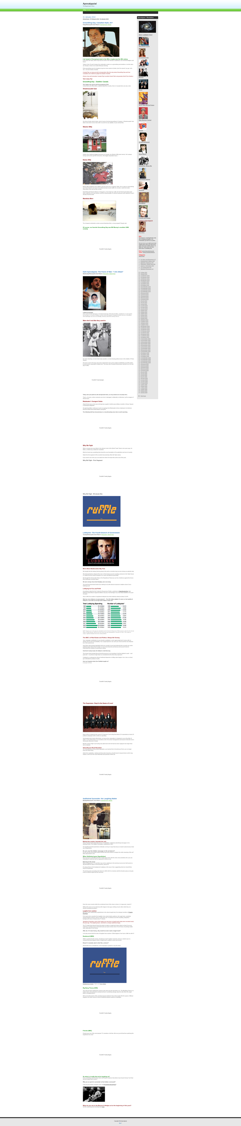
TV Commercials (144, 57)
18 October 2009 (145, 354)
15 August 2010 (145, 296)
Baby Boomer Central (145, 120)
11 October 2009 (145, 356)
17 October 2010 (145, 282)
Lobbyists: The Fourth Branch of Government (101, 533)
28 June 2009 (144, 378)
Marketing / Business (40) (147, 262)
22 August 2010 (145, 294)
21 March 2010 (144, 321)
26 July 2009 (144, 372)
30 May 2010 (144, 310)
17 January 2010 (145, 335)
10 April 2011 (144, 274)
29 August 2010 (145, 293)
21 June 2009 (144, 380)
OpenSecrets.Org (123, 591)
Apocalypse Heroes (144, 179)
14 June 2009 (144, 381)
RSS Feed (145, 243)
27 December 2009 (145, 339)
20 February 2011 (145, 277)
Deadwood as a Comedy (88, 983)
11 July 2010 (144, 304)
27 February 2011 (145, 275)
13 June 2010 (144, 309)
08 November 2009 (145, 350)
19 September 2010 (146, 288)
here (103, 1107)
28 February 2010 (145, 326)
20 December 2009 (145, 340)
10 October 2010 (145, 283)
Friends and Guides (144, 218)
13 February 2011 (145, 279)
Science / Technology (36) (147, 266)
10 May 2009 (144, 389)
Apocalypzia (86, 19)
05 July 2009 (144, 376)
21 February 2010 (145, 327)
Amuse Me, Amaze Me (145, 166)
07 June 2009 (144, 383)
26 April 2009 (144, 392)
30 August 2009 (145, 364)
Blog (84, 10)
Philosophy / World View (109, 273)
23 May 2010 (144, 312)
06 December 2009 (145, 343)
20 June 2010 (144, 307)
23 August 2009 (145, 365)
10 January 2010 (145, 337)
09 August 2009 (145, 369)
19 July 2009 (144, 373)
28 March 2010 (144, 320)
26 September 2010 (146, 286)
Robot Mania (142, 154)
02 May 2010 (144, 315)
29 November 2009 (145, 345)
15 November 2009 (145, 348)
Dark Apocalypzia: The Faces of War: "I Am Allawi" (103, 272)
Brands (141, 130)
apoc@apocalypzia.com (148, 251)
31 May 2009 (144, 384)
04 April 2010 (144, 318)
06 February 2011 (145, 280)
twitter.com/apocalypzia (149, 252)
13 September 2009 (146, 361)
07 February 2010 (145, 331)
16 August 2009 (145, 367)
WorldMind (142, 203)
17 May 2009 (144, 388)
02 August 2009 (145, 370)
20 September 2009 (146, 359)
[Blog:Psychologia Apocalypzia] (94, 1101)
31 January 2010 (145, 332)
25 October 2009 (145, 353)
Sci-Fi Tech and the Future (146, 105)
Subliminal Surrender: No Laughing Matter (100, 799)
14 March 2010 (144, 323)
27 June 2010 (144, 305)
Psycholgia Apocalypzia (110, 1084)
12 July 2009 (144, 375)
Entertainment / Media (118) (148, 261)
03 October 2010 (145, 285)
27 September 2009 (146, 358)
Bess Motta (141, 232)
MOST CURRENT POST (145, 35)
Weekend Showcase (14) (147, 269)
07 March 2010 (144, 324)
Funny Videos (103, 983)
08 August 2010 (145, 297)
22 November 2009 (145, 346)
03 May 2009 (144, 391)
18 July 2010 (144, 302)
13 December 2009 (145, 342)
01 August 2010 (145, 299)
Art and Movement (144, 142)
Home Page (142, 256)
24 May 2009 (144, 386)
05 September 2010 (146, 291)
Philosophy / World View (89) (148, 264)
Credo (88, 10)
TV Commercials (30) (146, 267)
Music (140, 90)
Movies (141, 77)
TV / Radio (142, 66)
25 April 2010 (144, 316)
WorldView (141, 190)
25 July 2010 (144, 301)
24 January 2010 (145, 334)
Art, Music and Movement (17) (148, 259)
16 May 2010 (144, 313)
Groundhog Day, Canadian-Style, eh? (98, 23)
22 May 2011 (144, 272)
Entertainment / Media (105, 24)
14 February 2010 (145, 329)
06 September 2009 (146, 362)
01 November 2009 (145, 351)
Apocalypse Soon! (144, 46)
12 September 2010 (146, 290)
